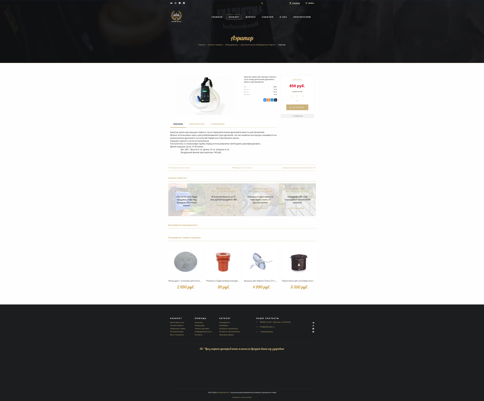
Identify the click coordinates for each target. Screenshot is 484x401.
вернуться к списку (242, 168)
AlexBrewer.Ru (223, 392)
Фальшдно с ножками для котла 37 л (186, 280)
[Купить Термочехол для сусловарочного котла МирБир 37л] (299, 262)
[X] (275, 99)
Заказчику (199, 322)
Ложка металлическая (180, 168)
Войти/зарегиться (177, 322)
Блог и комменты (177, 335)
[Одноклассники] (268, 99)
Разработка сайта (242, 397)
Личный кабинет (176, 325)
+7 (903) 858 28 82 (266, 332)
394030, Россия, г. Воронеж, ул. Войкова (275, 322)
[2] (295, 80)
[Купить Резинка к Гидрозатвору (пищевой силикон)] (223, 262)
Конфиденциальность (203, 331)
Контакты (198, 335)
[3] (297, 80)
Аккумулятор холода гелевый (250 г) (297, 168)
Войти (311, 3)
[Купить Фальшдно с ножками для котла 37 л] (185, 262)
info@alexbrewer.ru (267, 327)
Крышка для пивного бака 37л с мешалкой (265, 280)
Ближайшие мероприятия (182, 225)
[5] (301, 80)
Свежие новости (177, 178)
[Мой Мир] (272, 99)
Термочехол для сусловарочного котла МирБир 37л (307, 280)
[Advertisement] (242, 371)
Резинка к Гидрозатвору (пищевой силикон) (227, 280)
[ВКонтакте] (264, 99)
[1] (293, 80)
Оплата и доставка (202, 328)
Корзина (296, 3)
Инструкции (199, 325)
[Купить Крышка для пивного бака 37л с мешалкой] (261, 262)
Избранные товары (177, 328)
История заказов (176, 331)
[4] (299, 80)
